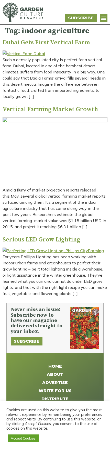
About (55, 374)
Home (55, 366)
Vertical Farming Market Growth (50, 109)
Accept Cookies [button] (23, 438)
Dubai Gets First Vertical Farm (46, 42)
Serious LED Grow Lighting (41, 239)
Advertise (55, 382)
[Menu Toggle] (103, 18)
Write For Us (55, 390)
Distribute (55, 398)
